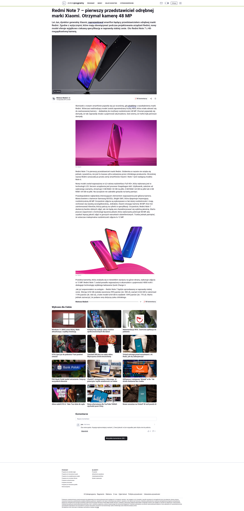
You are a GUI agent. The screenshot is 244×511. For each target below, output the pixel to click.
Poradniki (94, 472)
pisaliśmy (132, 106)
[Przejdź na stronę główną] (64, 4)
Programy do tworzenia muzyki (70, 474)
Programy (91, 3)
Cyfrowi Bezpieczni (127, 3)
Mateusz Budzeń (62, 98)
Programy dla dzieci (67, 482)
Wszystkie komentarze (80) (115, 438)
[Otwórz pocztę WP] (161, 3)
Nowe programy (66, 486)
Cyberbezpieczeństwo (97, 476)
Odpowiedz (84, 431)
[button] (166, 3)
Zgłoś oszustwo (111, 3)
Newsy (100, 3)
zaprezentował (95, 22)
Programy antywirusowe (68, 480)
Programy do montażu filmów (69, 478)
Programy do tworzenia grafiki (69, 484)
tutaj (97, 507)
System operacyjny (97, 478)
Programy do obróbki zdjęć (69, 472)
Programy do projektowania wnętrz (71, 476)
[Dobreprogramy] (77, 3)
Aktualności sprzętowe (98, 474)
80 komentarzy (142, 98)
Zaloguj (174, 3)
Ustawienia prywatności (151, 494)
